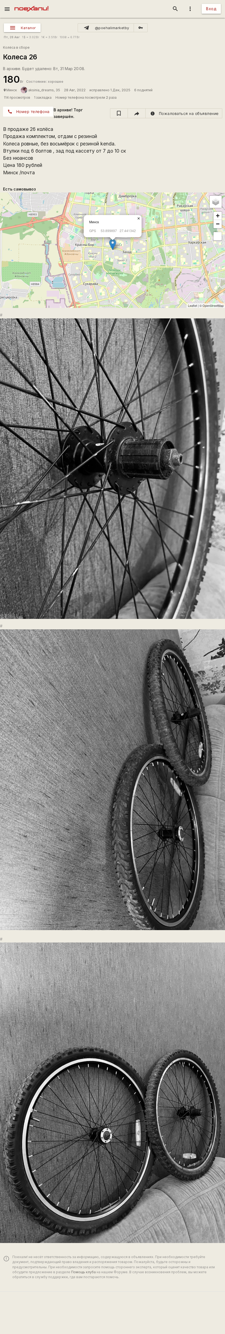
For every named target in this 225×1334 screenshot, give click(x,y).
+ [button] (218, 215)
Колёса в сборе (16, 47)
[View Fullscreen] (217, 236)
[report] (184, 113)
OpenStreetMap (213, 305)
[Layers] (216, 202)
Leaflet (192, 305)
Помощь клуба (83, 1272)
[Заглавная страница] (31, 4)
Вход (211, 8)
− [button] (218, 224)
